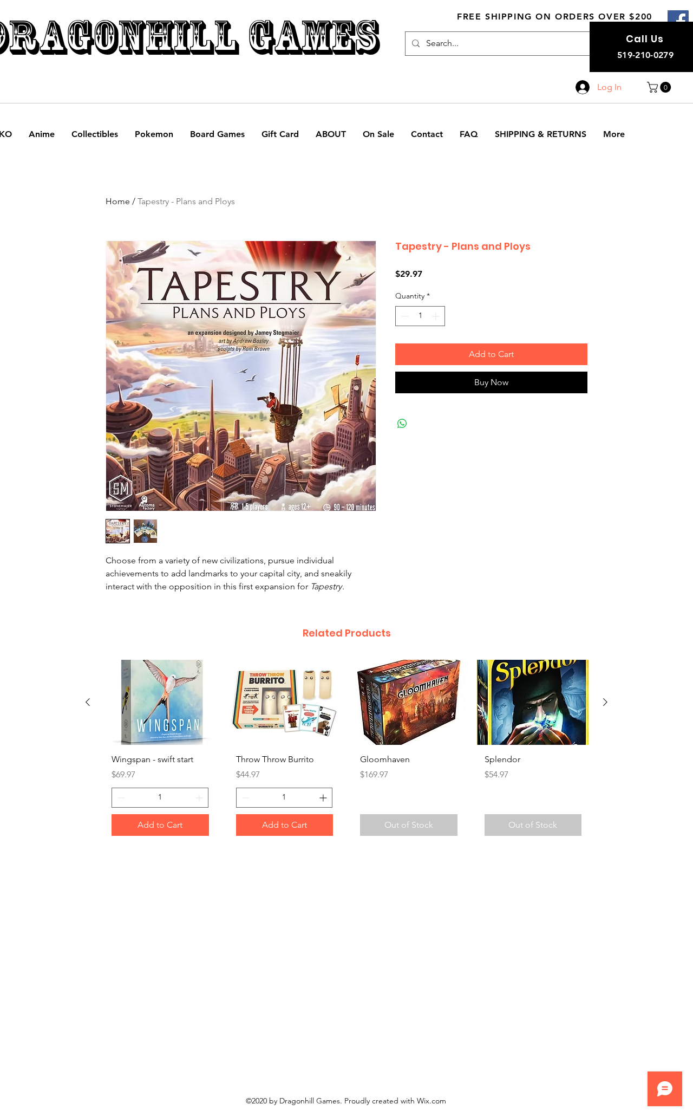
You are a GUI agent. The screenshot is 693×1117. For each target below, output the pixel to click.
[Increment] (436, 316)
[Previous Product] (87, 702)
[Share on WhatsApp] (402, 423)
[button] (660, 87)
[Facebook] (678, 20)
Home (118, 201)
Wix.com (431, 1101)
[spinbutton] (420, 316)
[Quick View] (160, 702)
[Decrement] (403, 316)
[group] (346, 752)
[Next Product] (605, 702)
